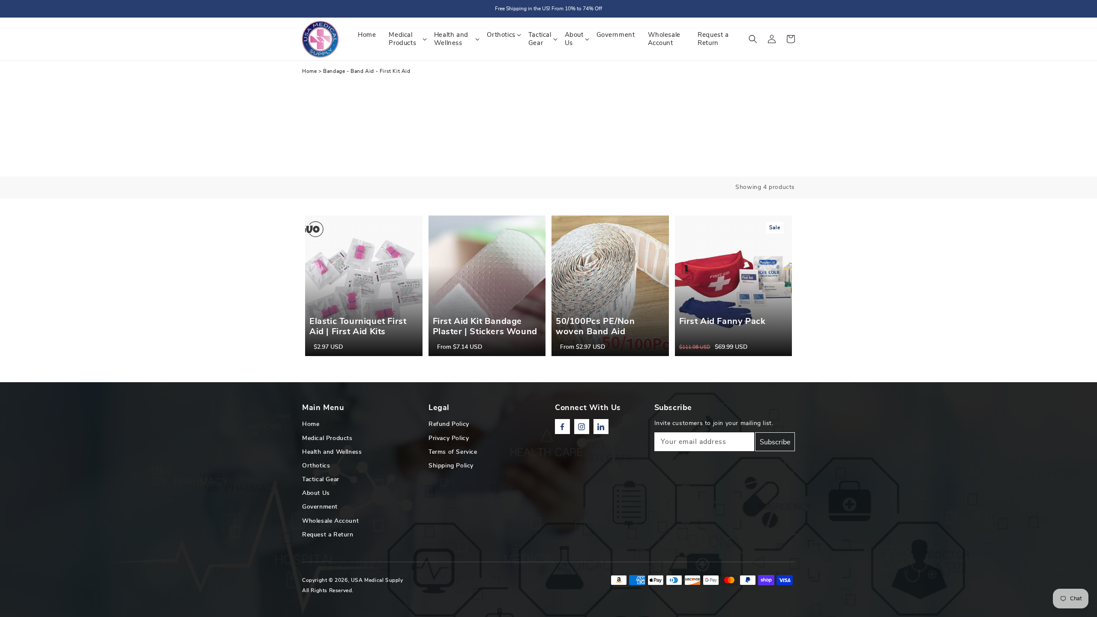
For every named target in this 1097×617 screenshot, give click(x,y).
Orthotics (316, 466)
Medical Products (327, 438)
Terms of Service (453, 452)
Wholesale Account (330, 521)
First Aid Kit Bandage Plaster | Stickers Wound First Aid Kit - (485, 331)
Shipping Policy (451, 466)
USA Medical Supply (377, 580)
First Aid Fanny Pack (722, 321)
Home (309, 71)
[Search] (752, 39)
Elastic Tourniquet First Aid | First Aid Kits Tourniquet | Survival (357, 331)
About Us (316, 493)
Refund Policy (449, 424)
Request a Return (328, 535)
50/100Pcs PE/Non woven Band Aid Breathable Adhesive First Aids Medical (600, 336)
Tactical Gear (320, 479)
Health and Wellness (332, 452)
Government (320, 507)
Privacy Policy (449, 438)
